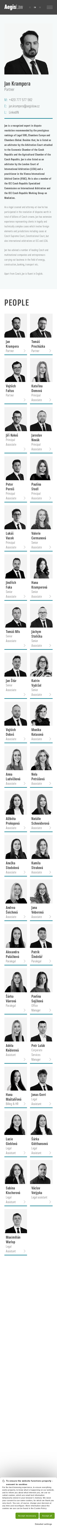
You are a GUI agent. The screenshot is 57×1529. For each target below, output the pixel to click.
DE (40, 7)
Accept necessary (27, 1516)
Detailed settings (43, 1524)
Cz (30, 7)
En (35, 7)
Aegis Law (13, 7)
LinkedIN (14, 112)
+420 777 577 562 (20, 99)
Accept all (47, 1516)
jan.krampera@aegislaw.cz (24, 106)
